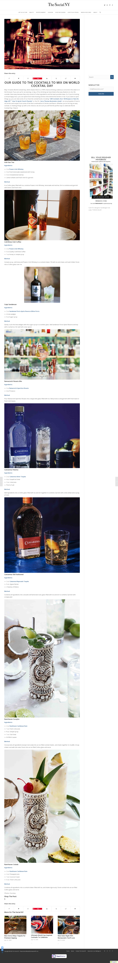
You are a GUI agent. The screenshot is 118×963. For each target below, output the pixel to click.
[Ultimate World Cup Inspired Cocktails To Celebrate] (42, 925)
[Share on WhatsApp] (28, 78)
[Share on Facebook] (9, 78)
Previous (7, 926)
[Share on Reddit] (65, 78)
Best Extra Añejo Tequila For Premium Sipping (14, 937)
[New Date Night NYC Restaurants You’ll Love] (69, 925)
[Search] (99, 12)
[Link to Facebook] (112, 5)
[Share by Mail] (75, 78)
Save (38, 78)
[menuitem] (22, 12)
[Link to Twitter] (104, 5)
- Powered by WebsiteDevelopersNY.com (28, 951)
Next (77, 926)
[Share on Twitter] (18, 78)
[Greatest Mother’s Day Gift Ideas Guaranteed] (1, 481)
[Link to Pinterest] (109, 5)
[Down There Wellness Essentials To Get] (116, 481)
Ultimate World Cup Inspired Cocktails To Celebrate (41, 936)
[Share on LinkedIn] (46, 78)
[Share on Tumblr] (56, 78)
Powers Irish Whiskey (16, 169)
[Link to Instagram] (107, 5)
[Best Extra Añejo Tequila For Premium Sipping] (15, 925)
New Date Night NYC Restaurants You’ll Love (66, 937)
